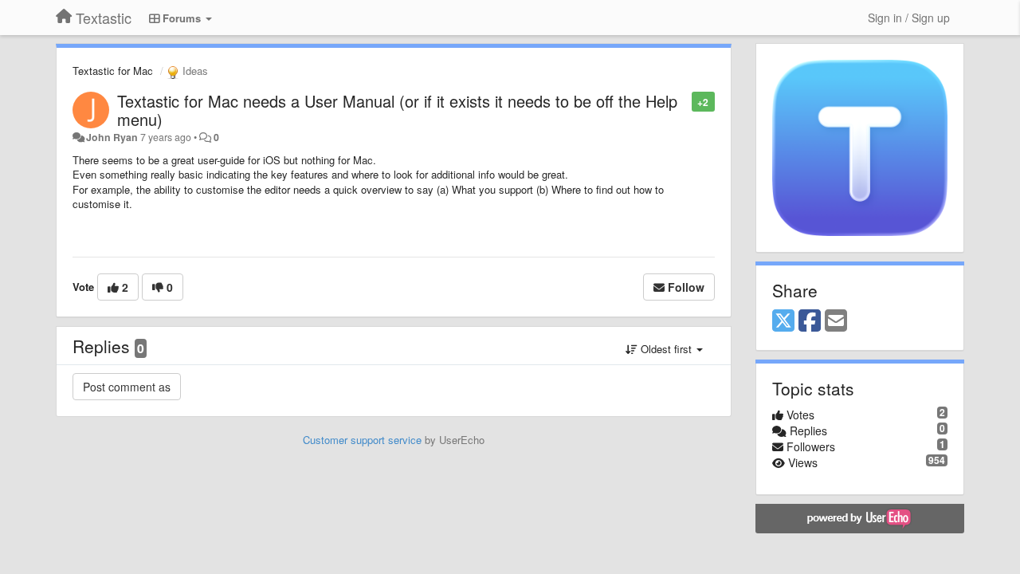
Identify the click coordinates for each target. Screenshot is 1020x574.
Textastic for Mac (113, 70)
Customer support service (362, 439)
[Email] (836, 321)
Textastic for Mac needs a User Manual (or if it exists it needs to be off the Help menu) (397, 110)
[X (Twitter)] (783, 321)
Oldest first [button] (666, 348)
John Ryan (112, 137)
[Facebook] (809, 321)
